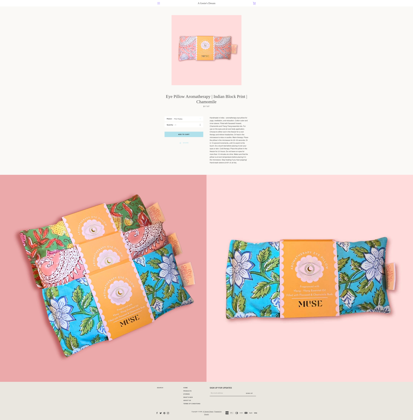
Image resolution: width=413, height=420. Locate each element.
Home (185, 388)
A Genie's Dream (206, 3)
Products (187, 391)
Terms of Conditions (191, 404)
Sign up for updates (221, 387)
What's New (188, 397)
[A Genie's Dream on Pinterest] (164, 413)
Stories (186, 394)
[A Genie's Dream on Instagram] (168, 413)
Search (160, 388)
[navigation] (158, 3)
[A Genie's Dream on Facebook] (157, 413)
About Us (187, 400)
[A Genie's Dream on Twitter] (161, 413)
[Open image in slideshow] (206, 50)
